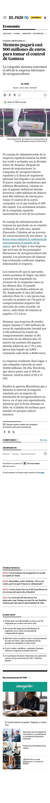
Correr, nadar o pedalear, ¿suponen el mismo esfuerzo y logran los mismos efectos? (24, 649)
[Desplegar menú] (5, 17)
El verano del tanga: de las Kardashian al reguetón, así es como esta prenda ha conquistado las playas (22, 630)
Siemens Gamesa (28, 454)
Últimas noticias (11, 568)
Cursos (25, 687)
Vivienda (16, 34)
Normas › (43, 440)
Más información (9, 466)
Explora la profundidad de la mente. (34, 747)
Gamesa (15, 454)
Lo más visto (9, 615)
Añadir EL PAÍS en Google (16, 102)
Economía (11, 26)
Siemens (6, 454)
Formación (26, 34)
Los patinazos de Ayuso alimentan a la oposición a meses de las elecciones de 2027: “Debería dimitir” (25, 658)
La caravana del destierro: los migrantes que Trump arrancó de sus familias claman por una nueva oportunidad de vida (25, 600)
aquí (42, 472)
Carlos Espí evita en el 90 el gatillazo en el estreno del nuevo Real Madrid (25, 590)
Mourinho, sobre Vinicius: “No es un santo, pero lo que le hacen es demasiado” (23, 582)
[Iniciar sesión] (45, 17)
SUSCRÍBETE (36, 18)
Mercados (7, 34)
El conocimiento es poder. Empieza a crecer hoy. (25, 723)
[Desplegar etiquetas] (45, 453)
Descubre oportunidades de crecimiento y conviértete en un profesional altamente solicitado (34, 735)
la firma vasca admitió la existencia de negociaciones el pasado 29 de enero (25, 241)
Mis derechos (38, 34)
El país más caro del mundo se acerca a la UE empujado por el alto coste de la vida (24, 622)
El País (25, 84)
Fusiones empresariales (14, 41)
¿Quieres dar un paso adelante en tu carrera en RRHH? (33, 761)
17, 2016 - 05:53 (28, 88)
